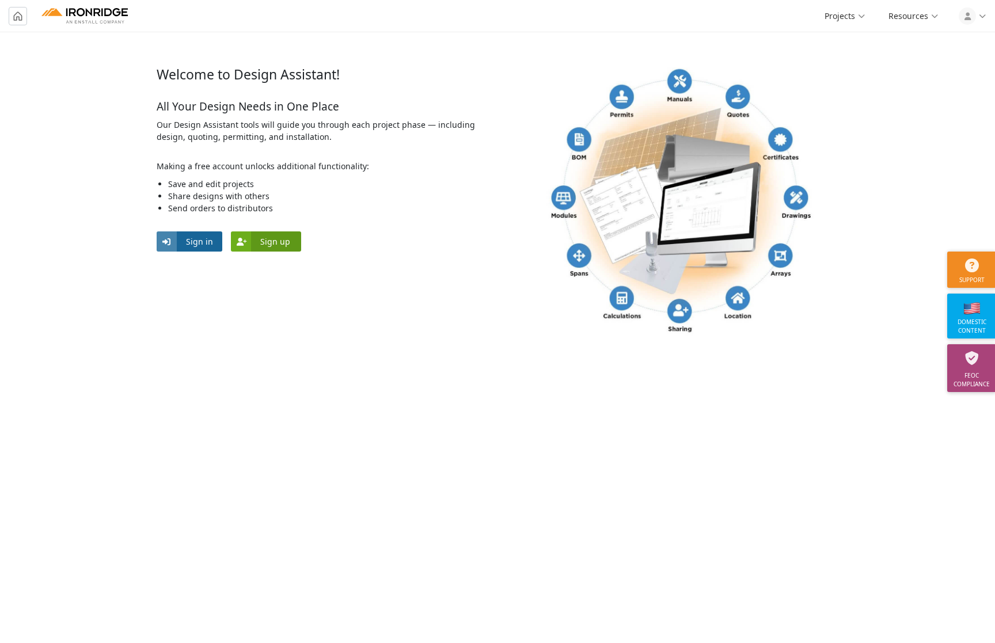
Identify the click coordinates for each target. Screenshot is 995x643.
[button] (189, 241)
